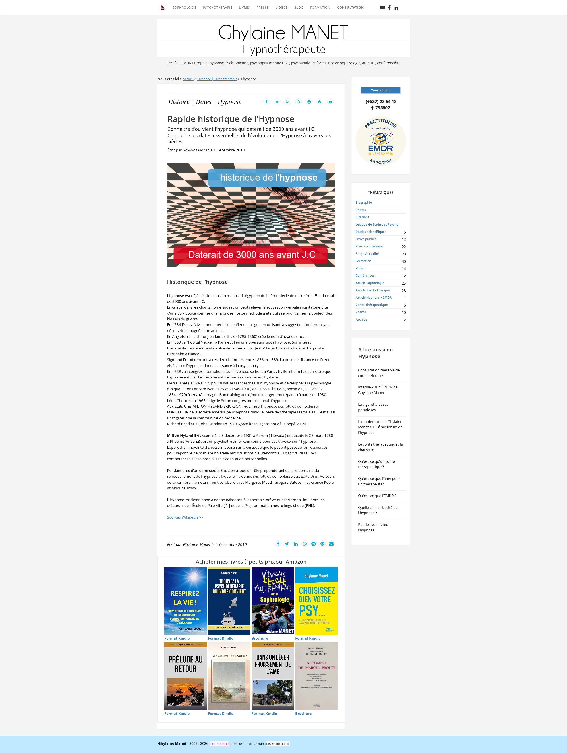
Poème (361, 312)
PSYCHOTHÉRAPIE (217, 7)
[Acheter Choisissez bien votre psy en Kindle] (316, 601)
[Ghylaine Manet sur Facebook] (389, 7)
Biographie (364, 203)
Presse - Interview (369, 246)
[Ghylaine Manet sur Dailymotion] (382, 7)
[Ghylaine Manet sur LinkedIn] (396, 7)
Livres (244, 7)
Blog (298, 7)
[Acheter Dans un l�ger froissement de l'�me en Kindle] (273, 676)
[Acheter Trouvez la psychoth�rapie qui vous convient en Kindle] (229, 601)
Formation (363, 261)
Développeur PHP (278, 744)
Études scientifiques (371, 232)
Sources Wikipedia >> (185, 517)
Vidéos (282, 7)
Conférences (365, 276)
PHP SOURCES (219, 744)
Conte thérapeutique (372, 305)
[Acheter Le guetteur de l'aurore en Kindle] (229, 676)
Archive (361, 319)
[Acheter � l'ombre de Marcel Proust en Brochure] (316, 676)
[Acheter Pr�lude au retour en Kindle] (185, 676)
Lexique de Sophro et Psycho (377, 224)
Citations (362, 217)
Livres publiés (366, 239)
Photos (361, 210)
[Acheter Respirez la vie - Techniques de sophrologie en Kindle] (185, 601)
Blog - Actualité (367, 254)
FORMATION (320, 7)
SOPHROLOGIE (184, 7)
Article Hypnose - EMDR (374, 297)
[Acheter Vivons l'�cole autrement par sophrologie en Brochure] (273, 600)
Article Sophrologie (370, 283)
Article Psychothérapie (373, 290)
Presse (263, 7)
